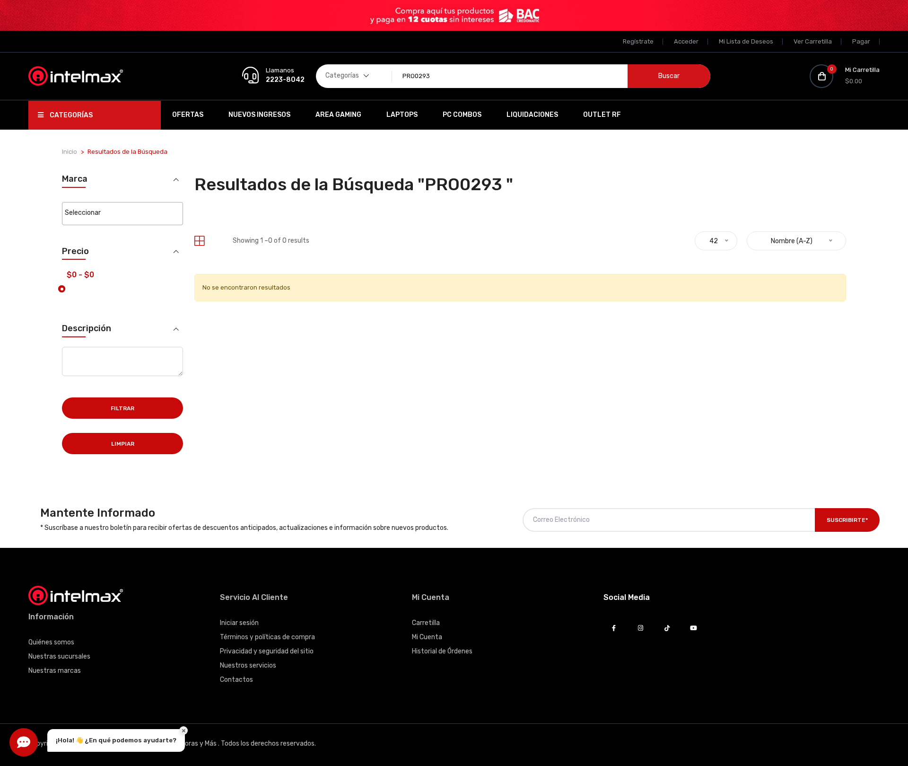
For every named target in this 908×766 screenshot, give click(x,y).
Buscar (669, 76)
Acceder (686, 41)
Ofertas (187, 115)
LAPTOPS (402, 115)
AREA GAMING (338, 115)
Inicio (69, 151)
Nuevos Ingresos (259, 115)
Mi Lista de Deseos (746, 41)
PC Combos (462, 115)
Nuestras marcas (54, 671)
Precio (75, 251)
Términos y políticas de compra (267, 637)
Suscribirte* (847, 520)
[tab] (199, 241)
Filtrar (122, 408)
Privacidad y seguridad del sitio (267, 651)
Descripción (86, 329)
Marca (74, 179)
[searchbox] (122, 213)
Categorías (70, 115)
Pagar (861, 41)
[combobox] (122, 213)
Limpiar (122, 443)
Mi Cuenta (427, 637)
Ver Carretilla (813, 41)
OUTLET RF (602, 115)
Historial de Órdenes (442, 651)
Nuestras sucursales (59, 656)
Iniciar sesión (239, 623)
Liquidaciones (532, 115)
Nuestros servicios (248, 665)
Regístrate (638, 41)
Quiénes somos (51, 642)
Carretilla (426, 623)
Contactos (236, 680)
